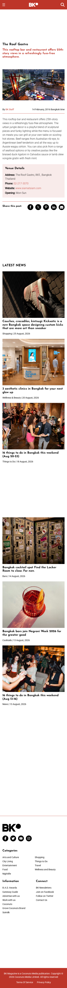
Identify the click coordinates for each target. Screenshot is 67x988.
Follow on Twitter (44, 896)
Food (5, 869)
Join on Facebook (45, 892)
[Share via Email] (62, 207)
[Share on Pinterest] (46, 207)
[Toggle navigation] (3, 4)
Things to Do (41, 861)
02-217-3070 (21, 183)
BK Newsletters (43, 887)
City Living (7, 861)
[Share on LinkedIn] (54, 207)
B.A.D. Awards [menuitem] (9, 887)
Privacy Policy (44, 982)
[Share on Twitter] (38, 207)
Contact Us (41, 900)
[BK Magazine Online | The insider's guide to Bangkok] (33, 4)
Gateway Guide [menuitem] (10, 892)
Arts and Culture (10, 857)
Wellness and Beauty (45, 869)
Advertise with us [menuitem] (11, 896)
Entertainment (9, 865)
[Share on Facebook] (30, 207)
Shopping (39, 857)
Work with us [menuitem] (8, 900)
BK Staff (10, 109)
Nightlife (6, 873)
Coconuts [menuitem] (7, 904)
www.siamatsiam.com (28, 188)
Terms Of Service (24, 982)
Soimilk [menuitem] (6, 912)
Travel (38, 865)
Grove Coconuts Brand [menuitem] (13, 908)
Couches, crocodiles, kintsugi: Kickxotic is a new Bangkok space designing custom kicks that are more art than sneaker (32, 325)
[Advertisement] (33, 25)
